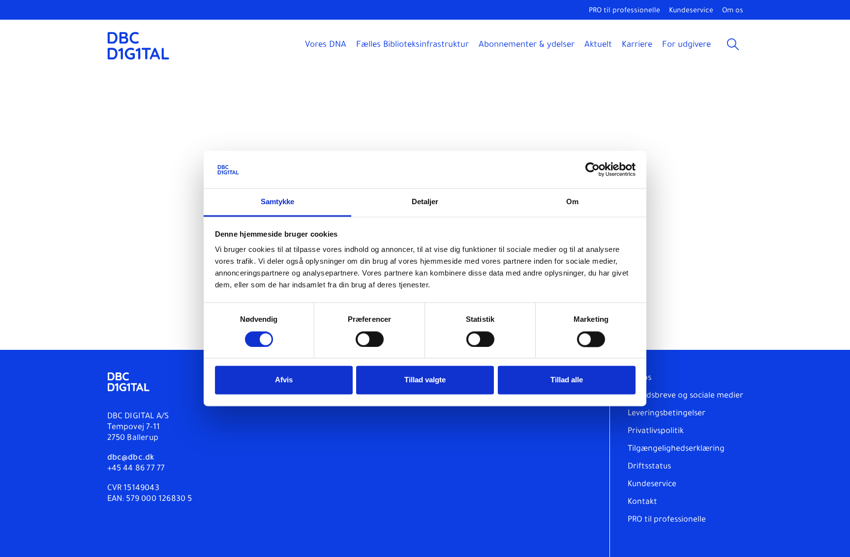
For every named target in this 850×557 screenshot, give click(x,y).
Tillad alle (566, 380)
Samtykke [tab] (278, 202)
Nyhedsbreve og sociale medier (685, 396)
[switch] (370, 339)
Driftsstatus (649, 467)
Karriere (637, 45)
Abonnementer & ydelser (527, 45)
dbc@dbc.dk (130, 458)
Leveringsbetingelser (666, 413)
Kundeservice (691, 11)
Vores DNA (325, 45)
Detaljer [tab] (425, 202)
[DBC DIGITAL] (138, 45)
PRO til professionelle (624, 11)
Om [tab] (572, 202)
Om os (732, 11)
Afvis (284, 380)
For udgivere (686, 45)
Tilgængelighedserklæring (676, 449)
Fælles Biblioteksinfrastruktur (412, 45)
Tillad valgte (425, 380)
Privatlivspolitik (656, 431)
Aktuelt (598, 45)
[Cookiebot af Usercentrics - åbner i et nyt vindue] (592, 169)
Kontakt (642, 502)
